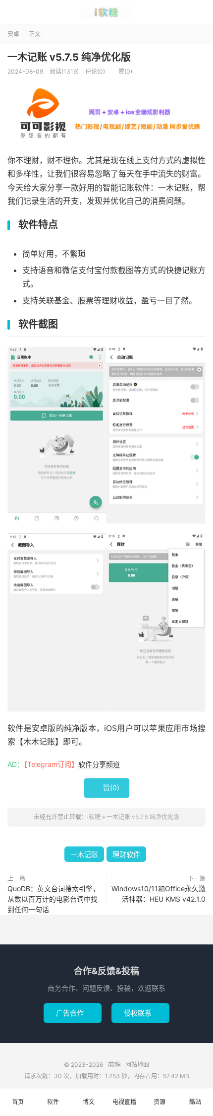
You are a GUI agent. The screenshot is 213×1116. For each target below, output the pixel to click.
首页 (18, 1102)
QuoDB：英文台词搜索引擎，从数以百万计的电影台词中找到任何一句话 (53, 899)
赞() (121, 71)
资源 (159, 1102)
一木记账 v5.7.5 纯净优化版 (69, 57)
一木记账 (84, 854)
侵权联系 (140, 1013)
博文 (89, 1102)
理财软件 (126, 854)
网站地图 (137, 1064)
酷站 (195, 1102)
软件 (53, 1102)
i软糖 (106, 12)
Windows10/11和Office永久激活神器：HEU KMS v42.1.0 (158, 893)
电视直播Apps (124, 1107)
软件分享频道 (99, 764)
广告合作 (72, 1013)
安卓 (13, 34)
